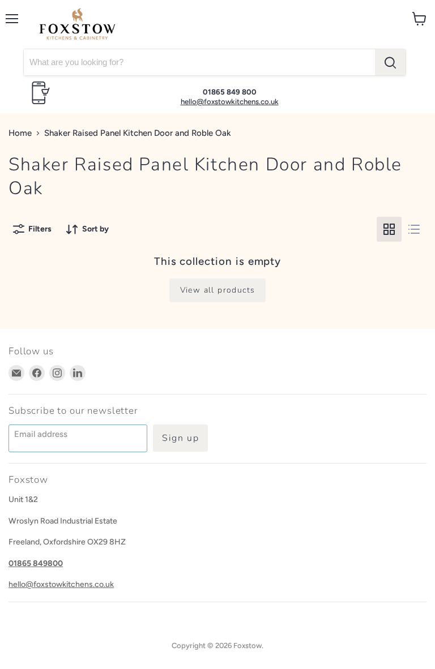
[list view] (414, 229)
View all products (217, 290)
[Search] (390, 62)
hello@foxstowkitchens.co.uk (230, 101)
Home (20, 133)
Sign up (180, 438)
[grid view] (389, 229)
